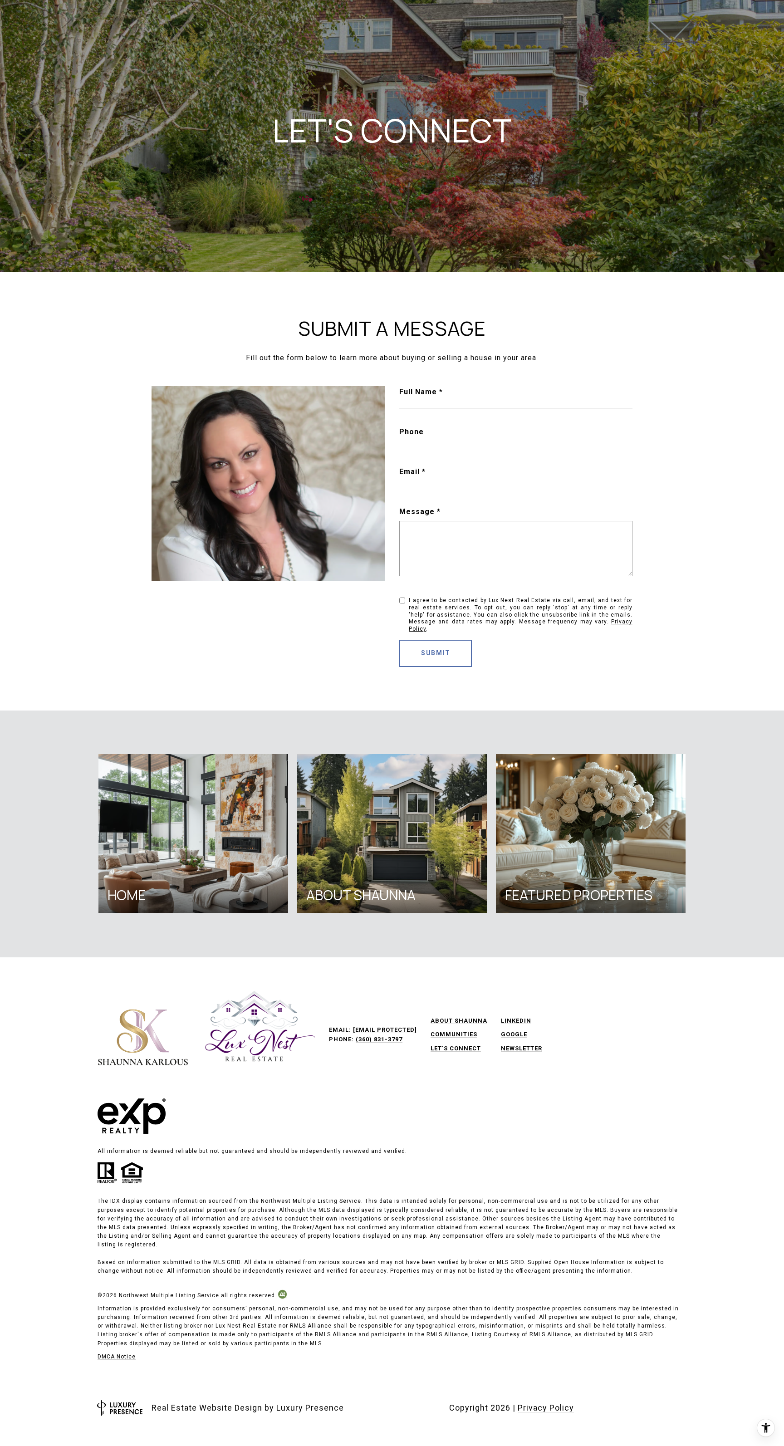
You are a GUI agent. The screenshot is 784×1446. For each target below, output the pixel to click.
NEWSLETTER (521, 1048)
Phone (411, 431)
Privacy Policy (546, 1407)
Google (514, 1034)
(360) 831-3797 (379, 1039)
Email (409, 471)
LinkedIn (516, 1020)
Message (417, 511)
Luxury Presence (310, 1407)
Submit (435, 653)
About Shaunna (459, 1020)
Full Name (418, 391)
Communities (454, 1034)
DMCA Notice (117, 1356)
